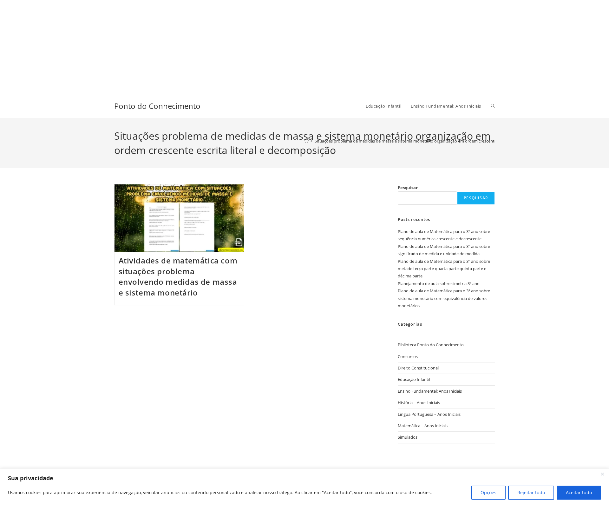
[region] (304, 486)
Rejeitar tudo (531, 492)
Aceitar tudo (579, 492)
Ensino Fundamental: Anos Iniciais (430, 391)
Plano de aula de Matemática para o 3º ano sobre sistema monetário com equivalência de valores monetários (444, 298)
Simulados (407, 437)
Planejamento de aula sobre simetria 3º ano (439, 283)
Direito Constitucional (418, 368)
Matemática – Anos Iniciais (423, 426)
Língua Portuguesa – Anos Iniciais (429, 414)
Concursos (408, 356)
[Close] (602, 474)
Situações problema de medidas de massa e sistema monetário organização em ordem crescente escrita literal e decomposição (434, 141)
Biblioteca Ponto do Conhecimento (431, 345)
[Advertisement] (190, 44)
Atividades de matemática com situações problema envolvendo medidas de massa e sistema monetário (178, 276)
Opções (488, 492)
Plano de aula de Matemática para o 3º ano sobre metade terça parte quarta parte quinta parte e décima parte (444, 268)
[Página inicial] (306, 141)
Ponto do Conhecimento (157, 106)
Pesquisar (408, 187)
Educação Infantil (414, 379)
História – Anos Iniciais (419, 402)
